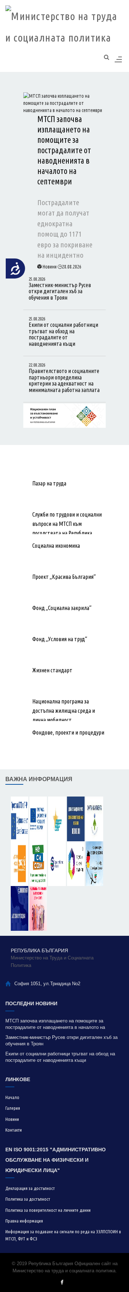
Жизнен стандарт (52, 670)
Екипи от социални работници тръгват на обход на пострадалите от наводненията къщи (63, 331)
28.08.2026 (71, 267)
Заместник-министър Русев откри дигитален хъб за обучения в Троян (60, 289)
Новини (50, 267)
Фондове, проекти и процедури (68, 732)
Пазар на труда (49, 483)
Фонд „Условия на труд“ (59, 639)
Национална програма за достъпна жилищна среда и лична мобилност (63, 710)
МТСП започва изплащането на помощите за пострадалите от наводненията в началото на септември (64, 150)
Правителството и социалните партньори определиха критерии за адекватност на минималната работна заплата (64, 378)
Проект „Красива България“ (64, 577)
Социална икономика (56, 545)
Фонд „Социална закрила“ (61, 608)
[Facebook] (61, 1282)
